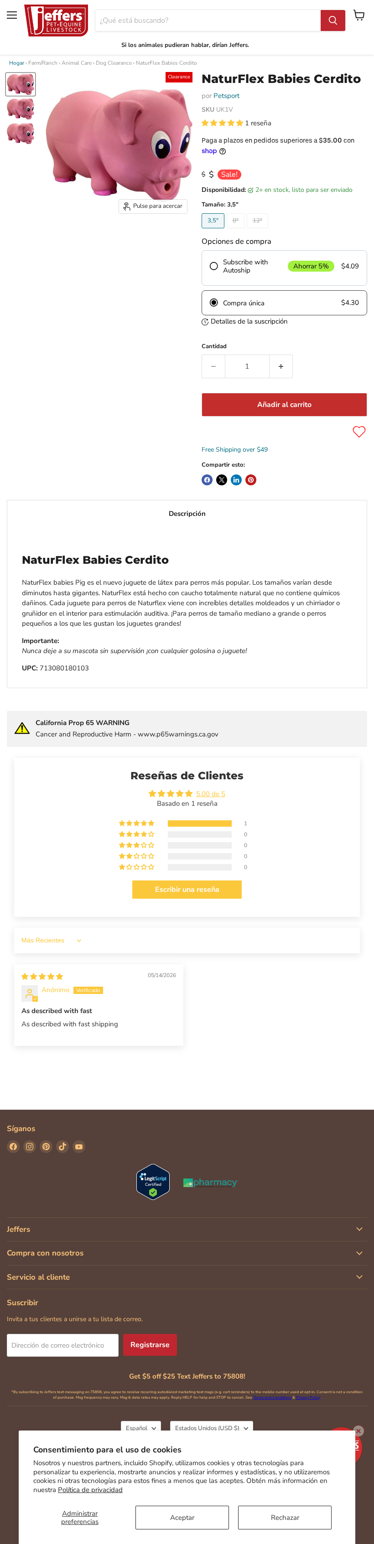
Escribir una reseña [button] (187, 890)
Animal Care (77, 63)
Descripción (187, 513)
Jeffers (18, 1229)
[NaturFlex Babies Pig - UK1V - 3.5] (20, 84)
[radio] (284, 268)
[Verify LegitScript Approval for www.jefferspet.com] (153, 1183)
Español (136, 1428)
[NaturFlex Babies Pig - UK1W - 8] (20, 109)
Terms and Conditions (272, 1397)
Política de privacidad (90, 1489)
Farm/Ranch (42, 63)
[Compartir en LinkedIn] (236, 479)
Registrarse (150, 1345)
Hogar (16, 63)
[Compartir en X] (221, 479)
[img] (42, 976)
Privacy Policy (308, 1397)
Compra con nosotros (45, 1253)
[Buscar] (333, 20)
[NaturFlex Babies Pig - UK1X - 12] (20, 133)
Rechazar (285, 1517)
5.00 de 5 (210, 793)
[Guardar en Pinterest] (250, 479)
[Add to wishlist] (359, 432)
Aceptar (182, 1517)
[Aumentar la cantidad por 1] (281, 366)
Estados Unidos (207, 1428)
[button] (223, 123)
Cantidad (214, 346)
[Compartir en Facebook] (207, 479)
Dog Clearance (114, 63)
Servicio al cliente (38, 1277)
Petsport (226, 95)
